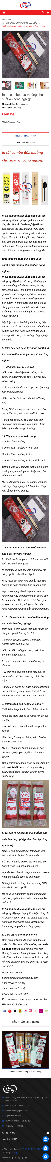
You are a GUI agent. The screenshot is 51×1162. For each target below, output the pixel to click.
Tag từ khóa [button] (9, 1138)
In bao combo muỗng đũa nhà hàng (25, 1071)
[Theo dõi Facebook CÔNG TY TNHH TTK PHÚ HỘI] (12, 1157)
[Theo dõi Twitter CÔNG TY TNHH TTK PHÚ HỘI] (15, 1157)
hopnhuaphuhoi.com (13, 1115)
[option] (7, 85)
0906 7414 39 (24, 1105)
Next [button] (47, 85)
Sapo (16, 1152)
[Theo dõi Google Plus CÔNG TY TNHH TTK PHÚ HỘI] (19, 1157)
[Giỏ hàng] (48, 12)
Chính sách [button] (9, 1133)
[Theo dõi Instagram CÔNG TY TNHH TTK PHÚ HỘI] (22, 1157)
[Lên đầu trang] (46, 1132)
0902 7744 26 (10, 1105)
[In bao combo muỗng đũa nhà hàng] (25, 1050)
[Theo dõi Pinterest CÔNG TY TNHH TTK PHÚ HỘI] (26, 1157)
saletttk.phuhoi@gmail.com (16, 1110)
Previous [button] (3, 85)
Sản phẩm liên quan (25, 1022)
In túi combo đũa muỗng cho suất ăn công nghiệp (25, 354)
